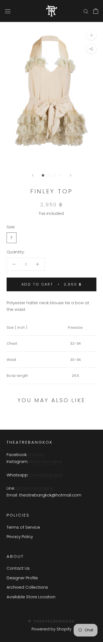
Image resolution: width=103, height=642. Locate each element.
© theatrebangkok (51, 621)
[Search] (85, 11)
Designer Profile (22, 578)
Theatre (36, 454)
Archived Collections (27, 587)
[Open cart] (95, 11)
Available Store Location (31, 597)
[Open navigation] (7, 11)
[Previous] (33, 175)
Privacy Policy (20, 536)
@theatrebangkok (34, 488)
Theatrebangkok (46, 475)
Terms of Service (23, 527)
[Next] (70, 175)
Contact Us (18, 568)
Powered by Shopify (51, 629)
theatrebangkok (45, 461)
